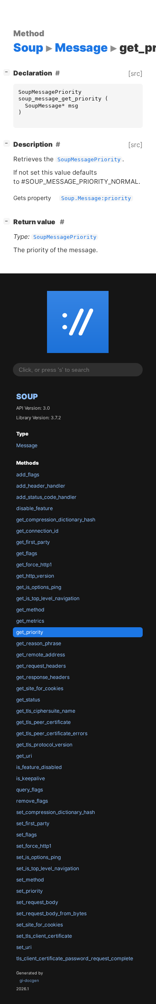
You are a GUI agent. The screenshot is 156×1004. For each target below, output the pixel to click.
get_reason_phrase (38, 643)
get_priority (29, 632)
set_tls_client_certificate (44, 936)
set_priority (29, 891)
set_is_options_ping (38, 857)
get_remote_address (40, 654)
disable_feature (34, 508)
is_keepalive (30, 778)
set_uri (24, 947)
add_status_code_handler (46, 497)
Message (26, 445)
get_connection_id (37, 531)
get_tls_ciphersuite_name (45, 711)
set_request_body (37, 902)
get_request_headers (41, 666)
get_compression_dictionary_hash (55, 519)
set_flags (26, 834)
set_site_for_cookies (39, 924)
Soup (27, 396)
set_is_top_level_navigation (47, 868)
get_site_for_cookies (39, 688)
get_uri (24, 756)
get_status (28, 699)
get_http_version (35, 576)
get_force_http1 (34, 564)
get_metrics (30, 621)
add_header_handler (40, 486)
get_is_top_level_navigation (47, 598)
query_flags (29, 789)
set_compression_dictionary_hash (55, 812)
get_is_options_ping (38, 587)
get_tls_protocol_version (44, 744)
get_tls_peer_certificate (43, 722)
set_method (30, 879)
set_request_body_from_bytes (51, 913)
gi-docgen (29, 980)
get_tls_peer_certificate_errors (51, 733)
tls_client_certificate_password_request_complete (74, 958)
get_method (30, 609)
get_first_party (33, 542)
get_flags (26, 553)
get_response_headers (42, 677)
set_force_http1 (34, 846)
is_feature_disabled (39, 767)
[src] (135, 73)
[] (8, 72)
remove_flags (32, 801)
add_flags (27, 474)
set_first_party (33, 823)
